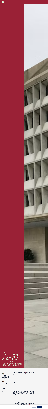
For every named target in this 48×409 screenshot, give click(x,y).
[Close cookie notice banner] (47, 407)
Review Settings (34, 406)
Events (24, 1)
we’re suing (25, 385)
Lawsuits (6, 352)
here (20, 389)
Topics (21, 1)
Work (26, 1)
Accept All (39, 406)
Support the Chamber (39, 1)
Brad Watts (4, 375)
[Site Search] (43, 1)
